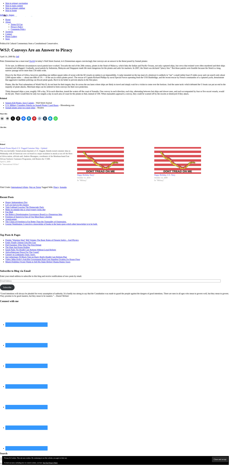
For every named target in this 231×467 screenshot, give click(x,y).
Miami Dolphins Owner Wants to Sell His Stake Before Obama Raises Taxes (37, 262)
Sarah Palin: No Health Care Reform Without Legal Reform (30, 250)
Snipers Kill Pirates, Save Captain (19, 103)
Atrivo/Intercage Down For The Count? (22, 252)
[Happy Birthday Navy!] (114, 160)
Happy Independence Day (16, 202)
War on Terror (35, 187)
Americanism (11, 219)
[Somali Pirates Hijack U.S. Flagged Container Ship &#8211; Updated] (38, 156)
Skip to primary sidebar (15, 8)
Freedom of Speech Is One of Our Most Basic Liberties (28, 217)
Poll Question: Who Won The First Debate (23, 245)
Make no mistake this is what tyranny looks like (25, 209)
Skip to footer (11, 10)
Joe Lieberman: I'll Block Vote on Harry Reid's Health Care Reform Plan (36, 257)
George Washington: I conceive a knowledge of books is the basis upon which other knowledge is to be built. (51, 224)
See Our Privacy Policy (50, 463)
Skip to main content (14, 6)
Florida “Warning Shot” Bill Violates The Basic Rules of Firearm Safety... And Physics (42, 240)
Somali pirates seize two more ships (20, 108)
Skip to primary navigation (16, 3)
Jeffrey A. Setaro (7, 15)
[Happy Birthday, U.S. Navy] (191, 160)
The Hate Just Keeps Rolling (17, 247)
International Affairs (19, 187)
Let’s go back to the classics (17, 205)
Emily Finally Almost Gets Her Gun (20, 242)
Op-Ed (32, 61)
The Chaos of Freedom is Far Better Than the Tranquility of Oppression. (35, 222)
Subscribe (7, 287)
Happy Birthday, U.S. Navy (164, 175)
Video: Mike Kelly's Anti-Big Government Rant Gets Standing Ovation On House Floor (42, 259)
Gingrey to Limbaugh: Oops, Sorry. (20, 254)
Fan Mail (9, 212)
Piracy (56, 187)
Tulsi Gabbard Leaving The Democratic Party (24, 207)
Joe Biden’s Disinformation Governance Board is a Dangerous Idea (33, 214)
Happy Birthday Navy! (85, 175)
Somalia (63, 187)
